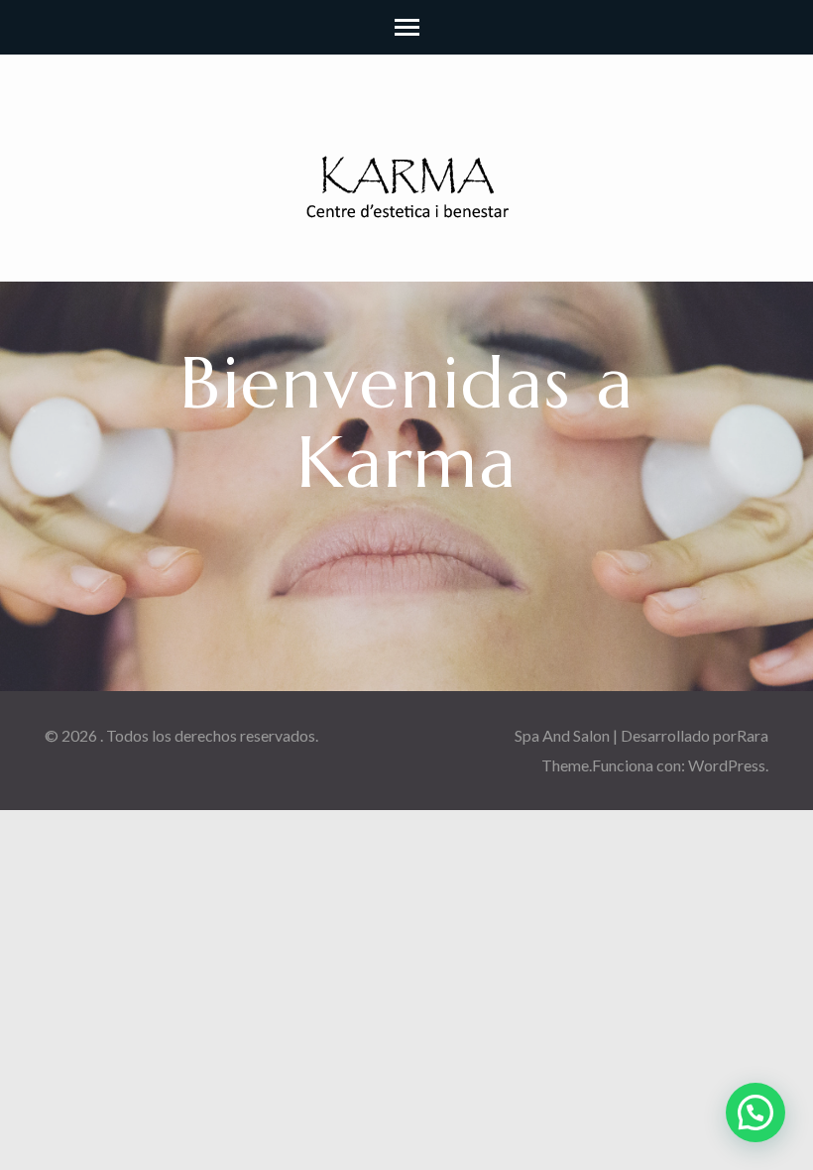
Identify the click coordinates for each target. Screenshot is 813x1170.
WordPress (726, 765)
